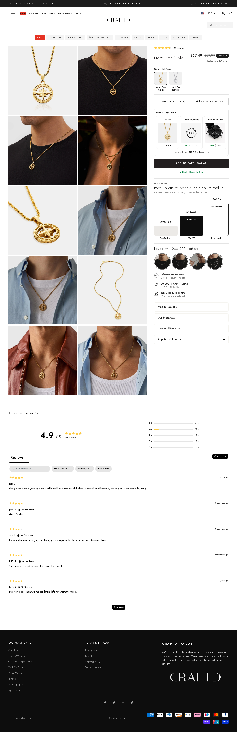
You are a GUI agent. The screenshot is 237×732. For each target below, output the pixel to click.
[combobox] (222, 25)
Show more (119, 607)
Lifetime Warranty (168, 329)
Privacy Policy (92, 650)
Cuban (137, 37)
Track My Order (15, 667)
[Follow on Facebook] (105, 702)
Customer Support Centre (20, 661)
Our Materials (166, 318)
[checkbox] (103, 469)
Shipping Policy (92, 661)
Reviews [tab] (19, 457)
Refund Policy (91, 656)
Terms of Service (93, 667)
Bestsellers (55, 37)
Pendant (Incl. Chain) (173, 101)
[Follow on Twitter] (114, 702)
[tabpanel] (118, 539)
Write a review (220, 456)
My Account (14, 690)
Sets (78, 13)
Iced (164, 37)
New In (151, 37)
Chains (33, 13)
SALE (23, 13)
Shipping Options (16, 684)
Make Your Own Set (100, 37)
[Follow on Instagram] (123, 702)
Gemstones (179, 37)
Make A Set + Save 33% (209, 101)
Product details (167, 307)
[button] (174, 423)
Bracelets (65, 13)
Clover (196, 37)
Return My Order (16, 673)
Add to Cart (191, 163)
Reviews (12, 678)
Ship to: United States (21, 718)
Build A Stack (75, 37)
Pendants (48, 13)
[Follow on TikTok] (132, 702)
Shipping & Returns (169, 339)
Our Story (13, 650)
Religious (122, 37)
